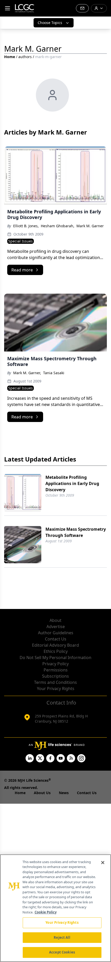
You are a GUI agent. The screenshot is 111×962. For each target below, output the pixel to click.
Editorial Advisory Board (55, 645)
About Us (42, 792)
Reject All (62, 937)
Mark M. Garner (90, 225)
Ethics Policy (56, 651)
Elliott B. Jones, (26, 225)
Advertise (55, 626)
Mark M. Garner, (27, 372)
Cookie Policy (46, 912)
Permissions (56, 670)
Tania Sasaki (53, 372)
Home (9, 56)
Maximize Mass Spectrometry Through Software (75, 532)
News (64, 792)
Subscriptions (55, 676)
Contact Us (55, 639)
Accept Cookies (62, 952)
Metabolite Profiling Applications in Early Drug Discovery (72, 483)
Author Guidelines (55, 633)
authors (25, 56)
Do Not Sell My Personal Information (55, 657)
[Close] (102, 862)
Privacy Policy (55, 664)
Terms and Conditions (55, 682)
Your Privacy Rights (55, 688)
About (55, 620)
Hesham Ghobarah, (57, 225)
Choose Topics (50, 22)
